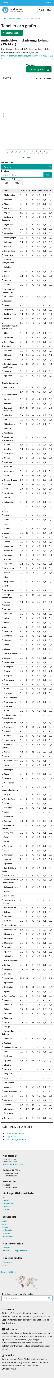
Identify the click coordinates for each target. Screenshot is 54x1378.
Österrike (8, 1113)
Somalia (7, 947)
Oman (6, 803)
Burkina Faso (10, 314)
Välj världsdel (7, 162)
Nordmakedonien (10, 790)
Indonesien (9, 502)
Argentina (8, 224)
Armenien (8, 229)
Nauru (6, 756)
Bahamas (8, 242)
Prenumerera (7, 1262)
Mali (6, 684)
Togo (6, 1022)
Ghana (7, 458)
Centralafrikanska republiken (10, 327)
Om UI (4, 1197)
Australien (8, 233)
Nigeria (7, 778)
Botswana (8, 296)
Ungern (7, 1069)
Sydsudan (8, 987)
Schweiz (7, 912)
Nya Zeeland (9, 799)
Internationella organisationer (14, 1250)
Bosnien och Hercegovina (8, 290)
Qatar (6, 850)
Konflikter (6, 1247)
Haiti (6, 489)
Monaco (7, 731)
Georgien (8, 453)
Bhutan (7, 280)
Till (13, 179)
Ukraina (7, 1065)
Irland (6, 515)
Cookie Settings (8, 1272)
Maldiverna (9, 680)
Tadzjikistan (9, 996)
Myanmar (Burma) (7, 746)
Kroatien (8, 613)
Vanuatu (7, 1087)
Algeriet (7, 204)
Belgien (7, 267)
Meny (49, 10)
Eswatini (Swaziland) (7, 409)
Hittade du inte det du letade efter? (18, 1294)
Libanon (7, 640)
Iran (6, 511)
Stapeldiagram (36, 69)
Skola (4, 1265)
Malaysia (8, 675)
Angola (7, 212)
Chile (6, 333)
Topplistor (11, 1136)
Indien (7, 497)
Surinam (8, 969)
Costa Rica (9, 342)
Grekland (8, 462)
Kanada (7, 559)
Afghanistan (9, 195)
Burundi (7, 318)
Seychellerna (10, 925)
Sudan (7, 965)
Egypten (8, 375)
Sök (42, 10)
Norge (7, 794)
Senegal (7, 916)
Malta (6, 688)
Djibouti (7, 355)
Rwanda (7, 859)
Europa (5, 1227)
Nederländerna (11, 760)
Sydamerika (7, 1230)
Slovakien (8, 938)
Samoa (7, 891)
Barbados (8, 255)
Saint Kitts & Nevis (9, 869)
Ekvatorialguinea (10, 383)
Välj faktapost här (11, 32)
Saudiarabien (10, 907)
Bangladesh (9, 251)
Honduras (8, 493)
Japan (7, 537)
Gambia (7, 449)
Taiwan (7, 1000)
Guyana (7, 484)
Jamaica (7, 533)
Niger (6, 774)
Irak (6, 506)
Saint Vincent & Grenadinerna (10, 881)
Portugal (8, 846)
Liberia (7, 644)
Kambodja (8, 550)
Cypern (7, 346)
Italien (7, 528)
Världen (7, 166)
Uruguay (8, 1073)
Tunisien (8, 1038)
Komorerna (9, 590)
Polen (6, 841)
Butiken (5, 1209)
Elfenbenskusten (9, 394)
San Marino (9, 896)
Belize (7, 271)
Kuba (6, 618)
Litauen (7, 658)
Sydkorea (8, 982)
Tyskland (8, 1056)
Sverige (7, 974)
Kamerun (8, 555)
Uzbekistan (9, 1082)
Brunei (7, 305)
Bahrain (7, 246)
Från (3, 179)
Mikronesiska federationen (9, 716)
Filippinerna (9, 424)
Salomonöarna (11, 887)
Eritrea (7, 399)
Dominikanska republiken (9, 365)
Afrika (4, 1221)
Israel (6, 524)
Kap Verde (8, 563)
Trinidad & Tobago (8, 1032)
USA (6, 1078)
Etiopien (8, 415)
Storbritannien (11, 960)
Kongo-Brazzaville (7, 596)
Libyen (7, 649)
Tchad (7, 1009)
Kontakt (5, 1200)
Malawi (7, 671)
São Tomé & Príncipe (8, 901)
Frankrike (8, 433)
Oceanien (6, 1233)
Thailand (8, 1013)
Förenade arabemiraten (8, 438)
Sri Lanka (8, 956)
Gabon (7, 444)
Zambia (7, 1104)
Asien (4, 1224)
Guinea (7, 475)
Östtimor (8, 1118)
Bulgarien (8, 309)
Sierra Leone (10, 929)
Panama (7, 821)
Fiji (5, 419)
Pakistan (8, 808)
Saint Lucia (9, 875)
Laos (6, 627)
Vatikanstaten (10, 1091)
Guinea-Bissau (10, 480)
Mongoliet (9, 735)
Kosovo (7, 609)
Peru (6, 837)
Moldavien (9, 727)
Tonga (7, 1026)
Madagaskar (9, 666)
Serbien (7, 920)
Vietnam (8, 1100)
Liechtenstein (10, 653)
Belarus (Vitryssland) (8, 261)
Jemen (7, 541)
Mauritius (8, 706)
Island (7, 519)
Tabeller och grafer (15, 1133)
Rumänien (8, 855)
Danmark (8, 350)
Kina (6, 577)
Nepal (6, 765)
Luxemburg (9, 662)
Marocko (8, 693)
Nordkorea (9, 783)
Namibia (7, 752)
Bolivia (7, 284)
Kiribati (7, 586)
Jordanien (8, 546)
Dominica (8, 359)
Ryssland (8, 863)
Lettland (8, 636)
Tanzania (8, 1004)
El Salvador (9, 387)
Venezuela (8, 1096)
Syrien (7, 991)
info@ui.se (13, 1162)
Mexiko (7, 710)
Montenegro (10, 740)
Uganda (7, 1060)
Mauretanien (10, 702)
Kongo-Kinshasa (6, 603)
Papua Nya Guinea (8, 827)
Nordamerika (7, 1236)
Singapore (9, 934)
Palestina (8, 816)
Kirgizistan (9, 581)
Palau (6, 812)
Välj (48, 3)
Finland (7, 428)
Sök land (5, 171)
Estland (7, 403)
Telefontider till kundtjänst (12, 1164)
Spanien (7, 951)
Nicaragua (8, 769)
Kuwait (7, 622)
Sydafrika (8, 978)
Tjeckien (8, 1018)
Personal (6, 1206)
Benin (6, 276)
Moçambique (10, 722)
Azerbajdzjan (10, 237)
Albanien (8, 199)
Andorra (7, 208)
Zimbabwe (9, 1109)
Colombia (8, 337)
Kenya (7, 572)
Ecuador (8, 371)
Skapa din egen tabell (16, 1139)
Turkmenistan (10, 1047)
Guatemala (9, 471)
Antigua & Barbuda (7, 218)
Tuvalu (7, 1051)
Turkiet (7, 1043)
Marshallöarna (10, 697)
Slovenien (8, 943)
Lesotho (8, 631)
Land (6, 190)
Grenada (8, 466)
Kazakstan (9, 568)
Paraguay (8, 832)
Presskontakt (8, 1203)
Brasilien (8, 301)
